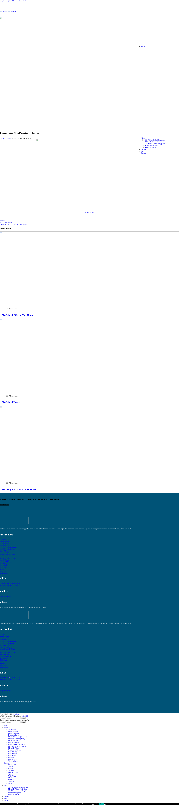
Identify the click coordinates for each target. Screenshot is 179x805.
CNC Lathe (12, 755)
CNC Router (12, 754)
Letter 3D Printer (13, 740)
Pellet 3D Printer (150, 147)
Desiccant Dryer (13, 735)
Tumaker (11, 770)
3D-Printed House (11, 402)
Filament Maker (13, 731)
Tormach (11, 781)
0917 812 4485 (15, 585)
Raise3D (11, 768)
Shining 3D (12, 765)
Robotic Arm (12, 759)
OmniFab (15, 714)
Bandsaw (11, 757)
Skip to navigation (6, 1)
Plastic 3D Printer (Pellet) (16, 739)
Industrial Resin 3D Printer (17, 746)
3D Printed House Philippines (155, 144)
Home (2, 138)
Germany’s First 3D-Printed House (19, 489)
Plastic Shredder (13, 733)
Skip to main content (19, 1)
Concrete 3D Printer (14, 750)
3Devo (10, 767)
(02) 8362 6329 (15, 583)
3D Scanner (12, 729)
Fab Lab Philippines (151, 145)
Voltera (10, 774)
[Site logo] (4, 11)
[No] (105, 804)
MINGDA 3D (13, 772)
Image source (89, 212)
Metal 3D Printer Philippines (154, 142)
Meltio (10, 778)
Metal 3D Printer (13, 748)
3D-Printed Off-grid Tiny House (17, 315)
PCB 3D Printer (13, 742)
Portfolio (8, 138)
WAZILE (25, 716)
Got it (101, 804)
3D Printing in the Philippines (155, 140)
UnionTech (12, 776)
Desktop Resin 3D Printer (16, 744)
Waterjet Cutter (13, 761)
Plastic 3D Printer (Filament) (17, 737)
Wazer (10, 783)
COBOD (11, 780)
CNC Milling (12, 752)
